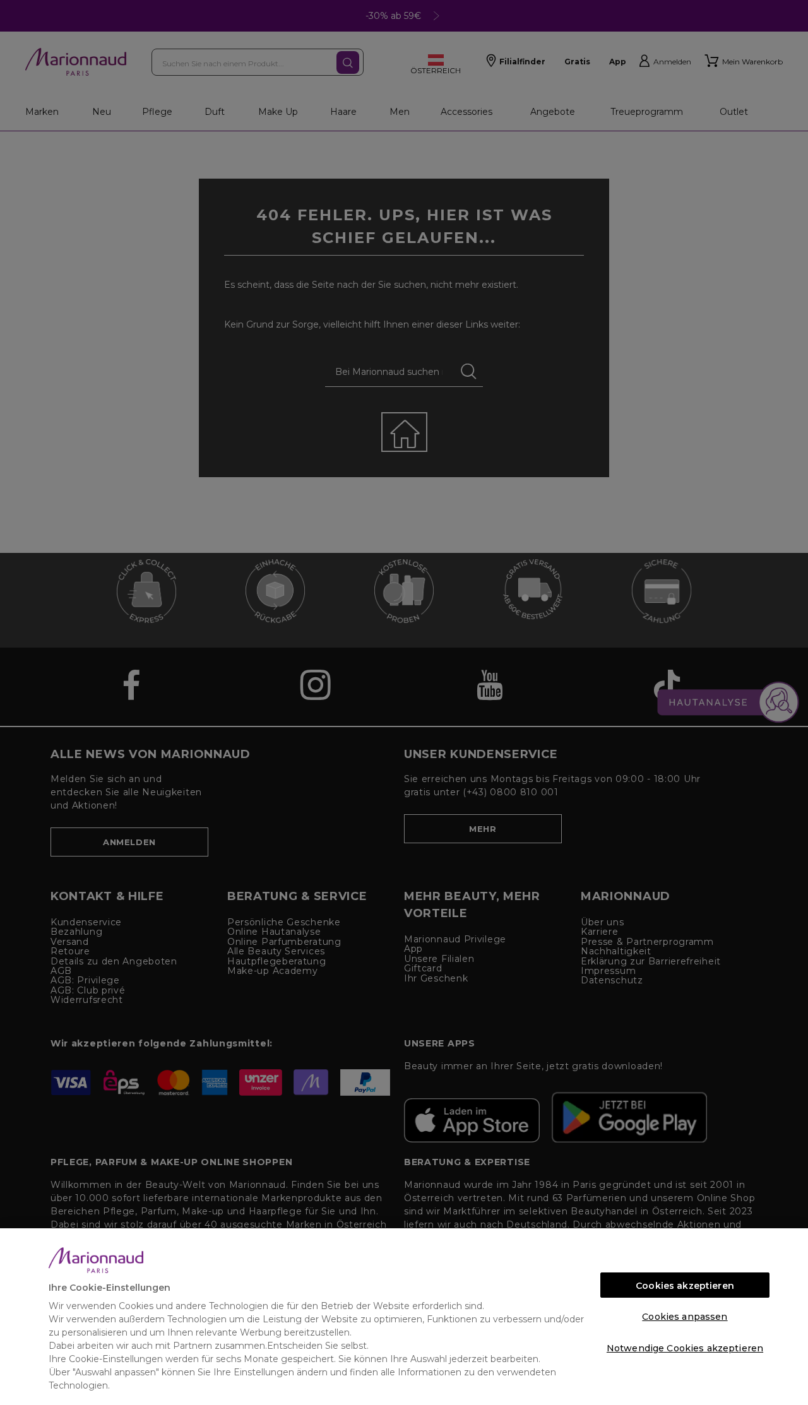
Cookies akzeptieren (685, 1285)
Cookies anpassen (684, 1316)
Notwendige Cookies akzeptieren (685, 1348)
